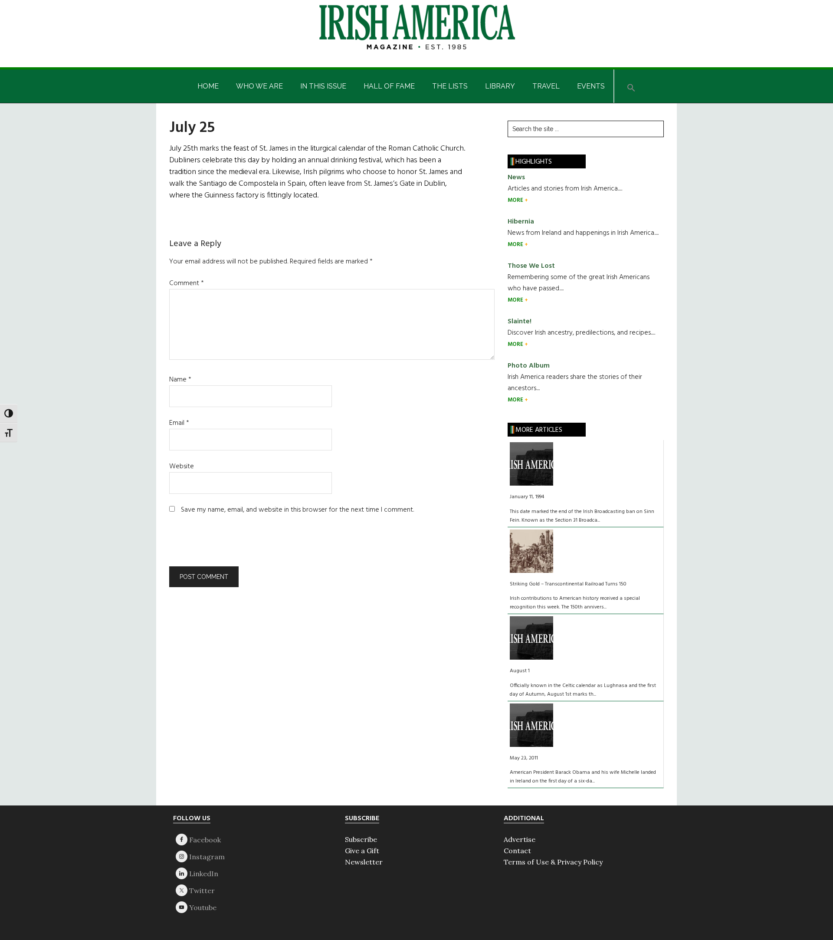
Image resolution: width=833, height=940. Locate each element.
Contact (517, 850)
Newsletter (364, 862)
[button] (631, 86)
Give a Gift (362, 850)
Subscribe (361, 839)
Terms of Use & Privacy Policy (553, 862)
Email (179, 423)
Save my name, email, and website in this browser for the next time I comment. (297, 510)
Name (180, 379)
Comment (186, 283)
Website (181, 466)
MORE (516, 200)
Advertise (519, 839)
